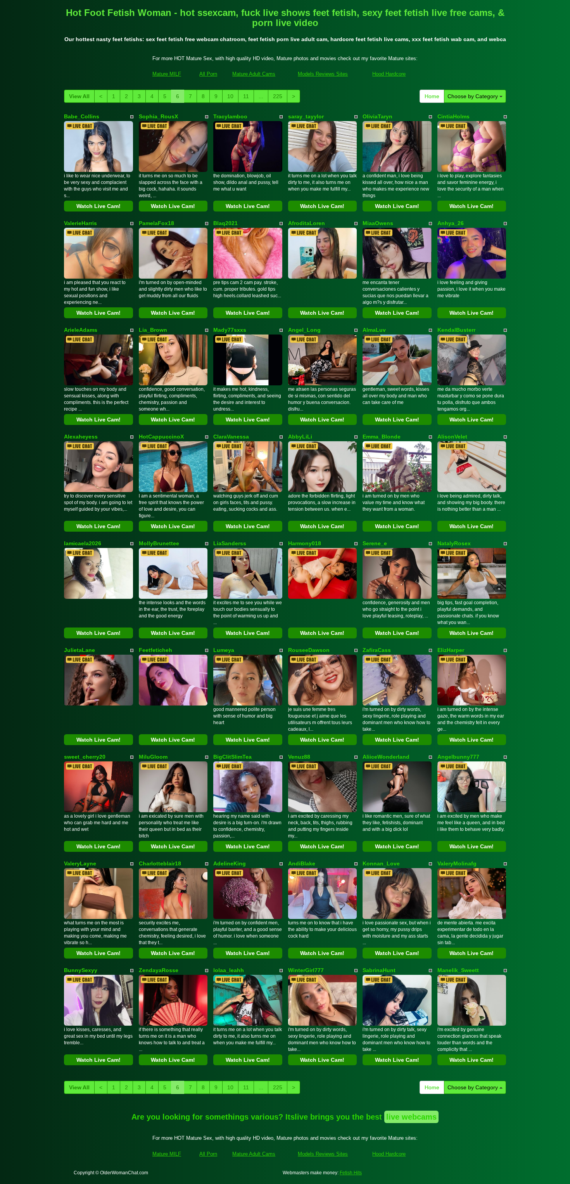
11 (246, 96)
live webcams (411, 1117)
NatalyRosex (454, 543)
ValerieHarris (80, 223)
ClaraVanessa (231, 436)
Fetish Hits (351, 1172)
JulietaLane (79, 650)
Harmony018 (304, 543)
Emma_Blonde (382, 436)
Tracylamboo (230, 116)
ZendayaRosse (158, 970)
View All (79, 96)
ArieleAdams (80, 330)
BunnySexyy (80, 970)
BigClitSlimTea (232, 757)
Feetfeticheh (155, 650)
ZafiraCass (377, 650)
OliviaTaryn (377, 116)
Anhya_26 (450, 223)
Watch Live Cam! (98, 206)
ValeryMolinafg (457, 863)
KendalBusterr (456, 330)
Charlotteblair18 (160, 863)
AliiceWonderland (386, 757)
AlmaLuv (374, 330)
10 (230, 96)
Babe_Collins (81, 116)
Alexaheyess (81, 436)
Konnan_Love (381, 863)
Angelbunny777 (458, 757)
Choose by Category (473, 96)
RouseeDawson (309, 650)
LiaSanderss (229, 543)
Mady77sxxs (229, 330)
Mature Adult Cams (253, 74)
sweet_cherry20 (84, 757)
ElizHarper (450, 650)
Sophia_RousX (158, 116)
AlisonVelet (452, 436)
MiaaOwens (378, 223)
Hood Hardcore (389, 74)
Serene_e (375, 543)
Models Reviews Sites (323, 74)
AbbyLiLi (300, 436)
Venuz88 (299, 757)
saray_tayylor (306, 116)
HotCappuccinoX (161, 436)
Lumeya (223, 650)
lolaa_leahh (228, 970)
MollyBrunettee (159, 543)
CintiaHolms (453, 116)
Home (432, 96)
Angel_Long (304, 330)
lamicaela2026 (82, 543)
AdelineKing (229, 863)
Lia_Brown (153, 330)
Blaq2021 (225, 223)
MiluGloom (153, 757)
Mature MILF (166, 74)
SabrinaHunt (379, 970)
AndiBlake (301, 863)
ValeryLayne (80, 863)
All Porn (208, 74)
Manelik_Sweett (458, 970)
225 (277, 96)
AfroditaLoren (306, 223)
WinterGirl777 (306, 970)
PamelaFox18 (156, 223)
